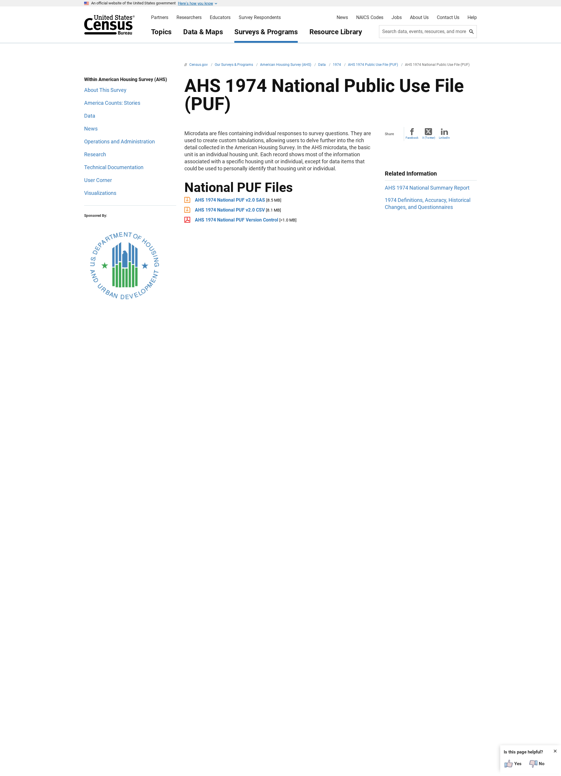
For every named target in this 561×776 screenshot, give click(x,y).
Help (472, 17)
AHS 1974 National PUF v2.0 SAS (230, 200)
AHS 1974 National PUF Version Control (236, 220)
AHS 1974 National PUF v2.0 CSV (230, 210)
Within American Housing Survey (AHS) (125, 79)
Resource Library (335, 32)
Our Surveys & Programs (234, 65)
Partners (159, 17)
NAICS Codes (369, 17)
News (342, 17)
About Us (419, 17)
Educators (220, 17)
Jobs (397, 17)
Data (322, 65)
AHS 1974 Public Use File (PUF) (373, 65)
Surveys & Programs (266, 32)
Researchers (189, 17)
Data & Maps (203, 32)
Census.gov (199, 65)
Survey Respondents (260, 17)
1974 (337, 65)
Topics (161, 32)
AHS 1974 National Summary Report (427, 188)
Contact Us (448, 17)
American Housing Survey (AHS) (286, 65)
